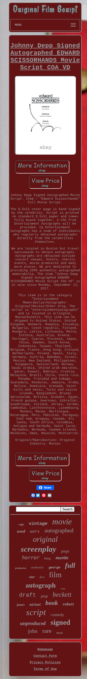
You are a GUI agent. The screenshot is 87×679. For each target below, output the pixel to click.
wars (35, 531)
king (47, 558)
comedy (57, 614)
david (59, 632)
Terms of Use (45, 669)
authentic (37, 567)
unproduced (33, 623)
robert (68, 604)
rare (46, 630)
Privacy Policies (45, 662)
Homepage (45, 649)
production (20, 568)
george (54, 567)
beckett (62, 594)
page (65, 551)
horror (30, 557)
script (36, 612)
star (32, 577)
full (70, 565)
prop (44, 596)
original (45, 539)
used (21, 531)
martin (62, 557)
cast (63, 588)
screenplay (38, 549)
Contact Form (45, 656)
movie (62, 521)
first (42, 577)
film (55, 574)
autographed (58, 530)
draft (27, 595)
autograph (41, 585)
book (51, 602)
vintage (38, 523)
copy (21, 524)
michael (35, 604)
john (32, 631)
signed (60, 622)
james (21, 604)
